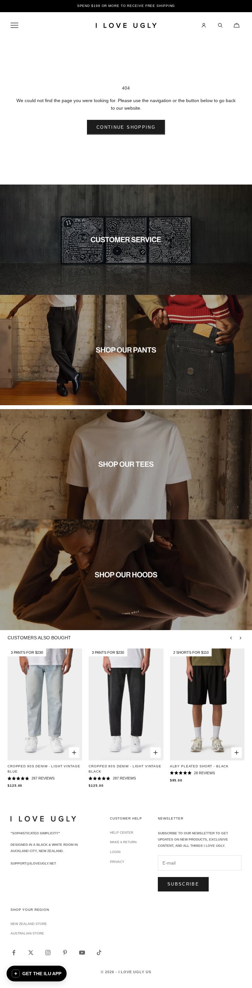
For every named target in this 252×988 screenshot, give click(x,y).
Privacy (117, 862)
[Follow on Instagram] (48, 952)
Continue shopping (126, 127)
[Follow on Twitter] (31, 952)
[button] (37, 973)
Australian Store (27, 933)
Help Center (121, 832)
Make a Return (123, 842)
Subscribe (183, 884)
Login (115, 852)
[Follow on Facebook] (13, 952)
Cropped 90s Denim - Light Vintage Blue (44, 768)
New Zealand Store (28, 924)
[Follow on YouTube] (82, 952)
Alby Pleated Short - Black (199, 766)
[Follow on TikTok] (99, 952)
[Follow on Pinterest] (65, 952)
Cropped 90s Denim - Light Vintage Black (125, 768)
